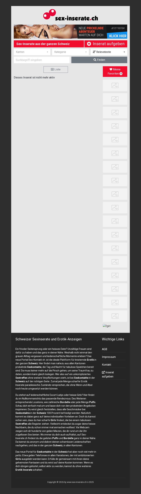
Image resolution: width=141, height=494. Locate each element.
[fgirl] (106, 326)
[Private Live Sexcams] (70, 32)
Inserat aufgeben (109, 43)
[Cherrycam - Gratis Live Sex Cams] (115, 207)
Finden (100, 59)
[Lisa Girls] (115, 166)
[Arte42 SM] (115, 261)
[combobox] (32, 52)
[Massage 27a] (115, 98)
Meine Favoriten (115, 71)
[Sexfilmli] (115, 220)
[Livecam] (115, 153)
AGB (104, 349)
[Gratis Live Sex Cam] (115, 139)
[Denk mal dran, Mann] (115, 234)
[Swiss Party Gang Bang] (115, 112)
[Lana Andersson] (115, 85)
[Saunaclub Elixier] (115, 248)
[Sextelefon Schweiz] (115, 302)
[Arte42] (115, 126)
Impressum (109, 357)
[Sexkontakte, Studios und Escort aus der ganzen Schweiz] (70, 15)
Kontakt (106, 364)
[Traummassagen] (115, 180)
